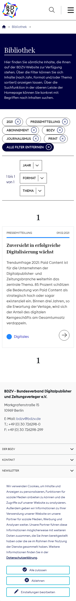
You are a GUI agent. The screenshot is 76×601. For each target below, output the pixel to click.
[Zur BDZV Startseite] (4, 27)
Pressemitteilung (45, 122)
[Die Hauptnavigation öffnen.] (71, 10)
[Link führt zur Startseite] (10, 10)
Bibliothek (19, 27)
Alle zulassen (38, 570)
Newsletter (10, 470)
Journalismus (19, 139)
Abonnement (18, 130)
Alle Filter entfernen (25, 147)
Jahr (27, 165)
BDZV (50, 130)
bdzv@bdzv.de (28, 418)
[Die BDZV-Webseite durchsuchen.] (52, 10)
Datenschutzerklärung (21, 558)
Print (53, 139)
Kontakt (8, 459)
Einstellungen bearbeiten (38, 592)
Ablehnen (38, 581)
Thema (28, 191)
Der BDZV (8, 449)
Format (29, 178)
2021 (10, 122)
